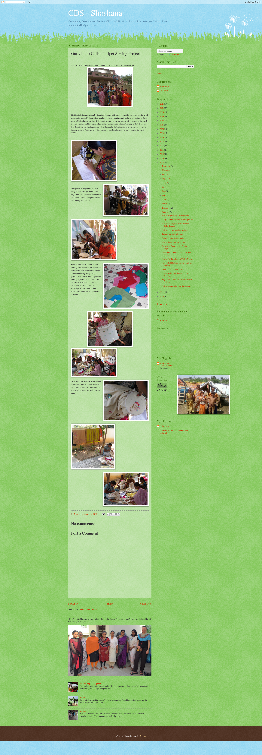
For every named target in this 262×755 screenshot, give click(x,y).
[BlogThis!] (110, 514)
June (164, 191)
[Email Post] (103, 514)
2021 (162, 124)
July (164, 187)
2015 (162, 150)
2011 (162, 292)
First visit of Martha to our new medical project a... (177, 263)
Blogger (143, 736)
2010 (162, 296)
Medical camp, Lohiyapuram (90, 683)
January (165, 212)
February (166, 208)
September (166, 178)
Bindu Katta (164, 86)
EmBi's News (165, 363)
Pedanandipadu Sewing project (173, 238)
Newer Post (74, 603)
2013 (162, 158)
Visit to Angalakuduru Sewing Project (176, 215)
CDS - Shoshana (95, 12)
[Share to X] (113, 514)
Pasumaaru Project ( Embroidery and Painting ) (176, 274)
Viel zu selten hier (166, 365)
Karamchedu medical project (172, 234)
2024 (162, 112)
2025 (162, 108)
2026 (162, 104)
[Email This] (108, 514)
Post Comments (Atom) (88, 609)
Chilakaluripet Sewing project (173, 269)
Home (110, 603)
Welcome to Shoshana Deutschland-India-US (174, 431)
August (165, 182)
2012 (162, 162)
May (164, 195)
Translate (175, 54)
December (166, 166)
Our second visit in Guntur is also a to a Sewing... (176, 253)
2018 (162, 137)
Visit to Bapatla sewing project (173, 242)
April (164, 199)
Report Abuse (163, 304)
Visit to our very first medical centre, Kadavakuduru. (175, 224)
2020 (162, 129)
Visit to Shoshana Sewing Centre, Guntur (177, 258)
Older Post (145, 603)
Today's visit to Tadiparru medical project (177, 219)
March (165, 203)
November (166, 170)
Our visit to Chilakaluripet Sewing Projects (175, 247)
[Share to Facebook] (116, 514)
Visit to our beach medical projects (175, 230)
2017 (162, 141)
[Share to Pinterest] (118, 514)
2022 (162, 120)
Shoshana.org (162, 320)
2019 (162, 133)
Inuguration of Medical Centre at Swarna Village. (177, 280)
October (165, 174)
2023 (162, 116)
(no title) (83, 697)
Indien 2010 (164, 426)
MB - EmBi (164, 91)
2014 (162, 154)
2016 (162, 145)
